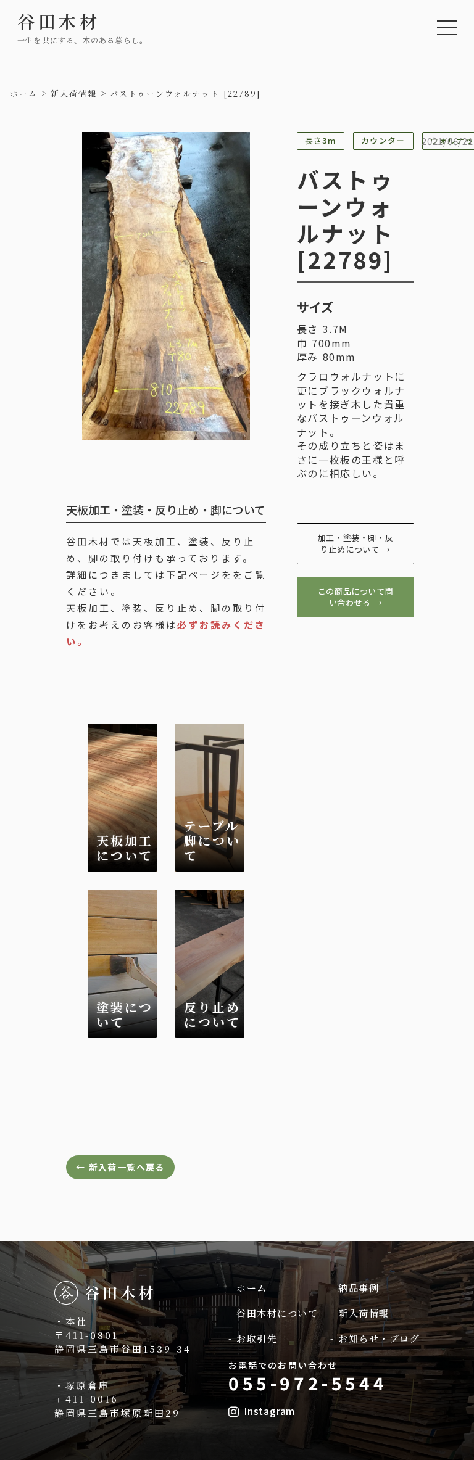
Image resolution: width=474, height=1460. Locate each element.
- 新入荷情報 (359, 1312)
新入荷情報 (74, 93)
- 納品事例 (354, 1287)
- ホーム (247, 1287)
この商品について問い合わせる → (356, 596)
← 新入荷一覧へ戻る (120, 1167)
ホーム (24, 93)
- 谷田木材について (273, 1312)
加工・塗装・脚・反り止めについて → (356, 543)
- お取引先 (252, 1338)
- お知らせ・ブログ (375, 1338)
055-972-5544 (307, 1383)
